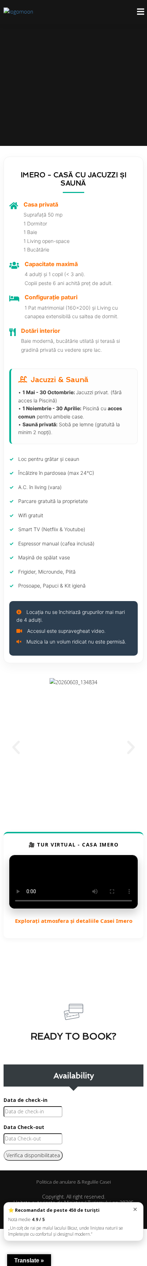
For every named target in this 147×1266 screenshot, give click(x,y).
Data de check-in (25, 1100)
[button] (16, 748)
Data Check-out (24, 1127)
